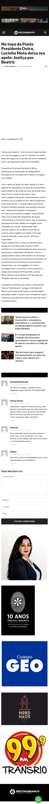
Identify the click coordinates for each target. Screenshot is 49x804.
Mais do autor (35, 310)
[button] (45, 32)
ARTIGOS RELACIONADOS (18, 310)
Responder (13, 393)
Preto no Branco (10, 66)
